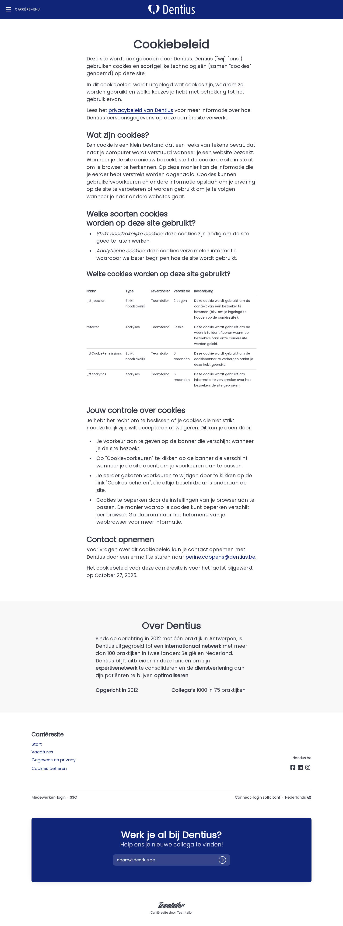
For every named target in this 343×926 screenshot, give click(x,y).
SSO (73, 797)
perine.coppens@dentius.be (220, 557)
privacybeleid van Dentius (140, 110)
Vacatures (42, 752)
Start (37, 744)
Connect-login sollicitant (257, 797)
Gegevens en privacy (54, 760)
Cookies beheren (49, 768)
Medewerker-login (49, 797)
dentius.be (302, 758)
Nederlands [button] (296, 797)
